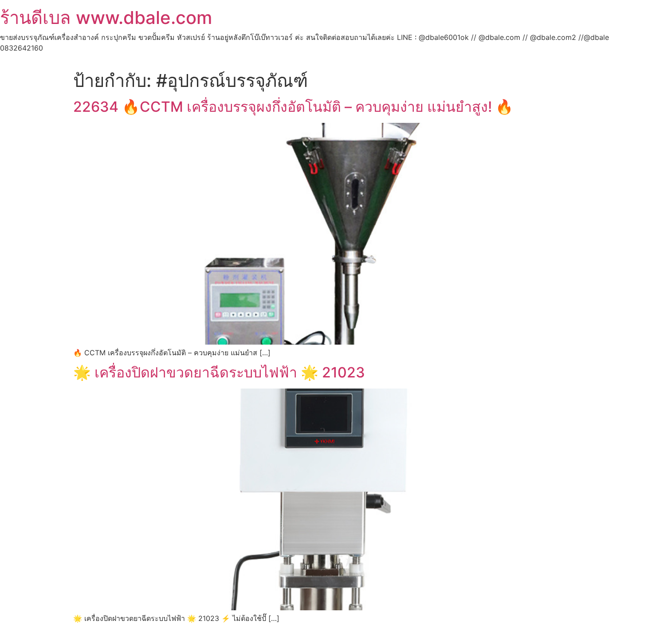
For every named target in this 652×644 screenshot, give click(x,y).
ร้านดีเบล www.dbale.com (106, 17)
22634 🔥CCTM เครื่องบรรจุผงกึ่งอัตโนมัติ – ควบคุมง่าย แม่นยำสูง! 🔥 (293, 106)
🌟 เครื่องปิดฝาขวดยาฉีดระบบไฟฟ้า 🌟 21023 (219, 372)
